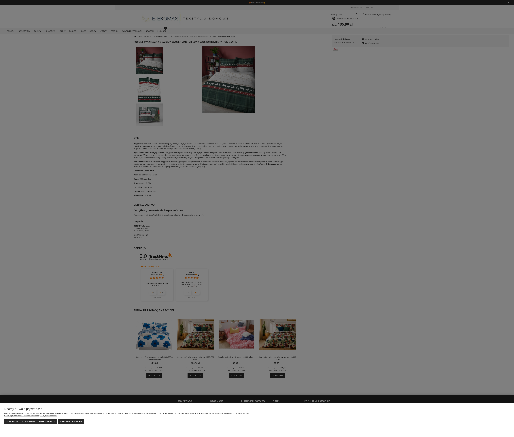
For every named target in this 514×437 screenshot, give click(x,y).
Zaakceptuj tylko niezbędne (20, 422)
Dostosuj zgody (47, 422)
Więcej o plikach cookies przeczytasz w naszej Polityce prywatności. (30, 416)
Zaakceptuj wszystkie (71, 422)
